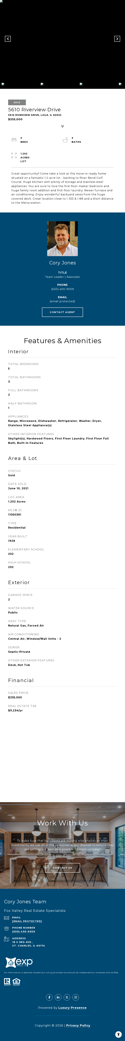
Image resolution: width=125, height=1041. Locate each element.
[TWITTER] (67, 997)
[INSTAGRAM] (75, 997)
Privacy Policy (78, 1025)
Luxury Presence (72, 1008)
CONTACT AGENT (62, 312)
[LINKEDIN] (58, 997)
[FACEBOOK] (49, 997)
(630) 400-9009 (62, 289)
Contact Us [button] (62, 867)
